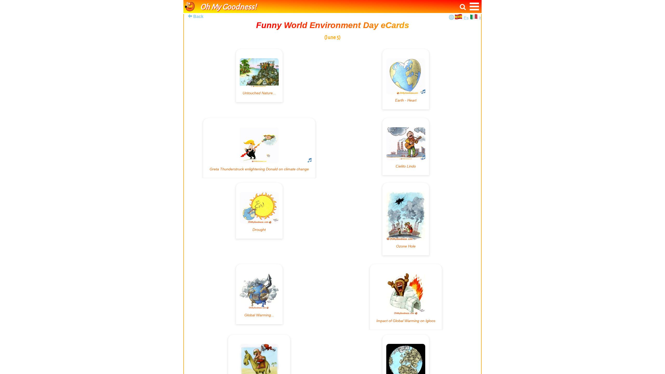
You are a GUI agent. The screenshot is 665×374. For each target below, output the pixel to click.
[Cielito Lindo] (405, 146)
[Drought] (259, 211)
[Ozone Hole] (405, 219)
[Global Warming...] (259, 294)
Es (467, 18)
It (480, 18)
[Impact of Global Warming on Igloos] (406, 297)
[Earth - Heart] (405, 79)
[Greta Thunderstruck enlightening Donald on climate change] (259, 148)
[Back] (190, 16)
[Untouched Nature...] (259, 75)
